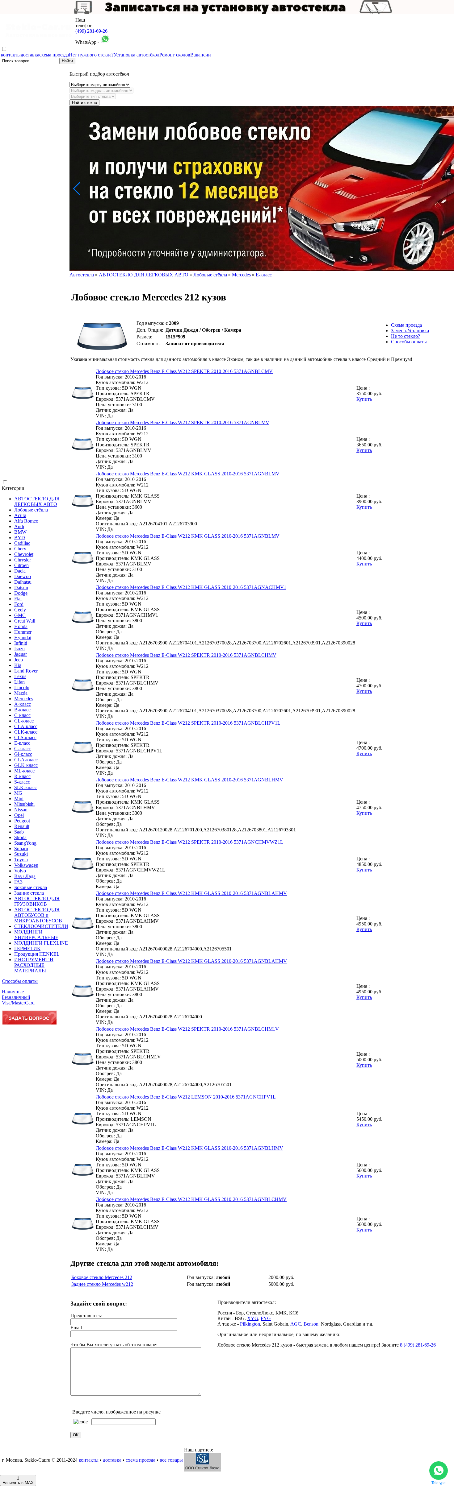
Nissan (20, 809)
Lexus (20, 676)
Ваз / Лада (25, 876)
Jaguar (20, 654)
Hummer (23, 632)
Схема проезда (406, 325)
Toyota (21, 859)
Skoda (20, 837)
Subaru (21, 848)
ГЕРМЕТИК (27, 948)
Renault (21, 826)
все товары (171, 1460)
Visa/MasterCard (18, 1002)
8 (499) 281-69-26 (418, 1344)
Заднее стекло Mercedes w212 (102, 1284)
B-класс (22, 709)
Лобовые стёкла (31, 509)
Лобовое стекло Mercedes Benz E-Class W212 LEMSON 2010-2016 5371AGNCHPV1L (186, 1096)
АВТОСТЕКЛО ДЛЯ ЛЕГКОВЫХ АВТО (37, 501)
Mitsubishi (24, 804)
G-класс (22, 748)
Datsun (21, 587)
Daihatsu (23, 582)
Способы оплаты (20, 981)
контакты (11, 54)
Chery (20, 548)
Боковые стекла (30, 887)
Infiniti (20, 643)
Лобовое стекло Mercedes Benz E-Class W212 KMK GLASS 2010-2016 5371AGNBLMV (188, 473)
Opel (19, 815)
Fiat (18, 598)
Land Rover (26, 670)
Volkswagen (26, 865)
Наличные (13, 991)
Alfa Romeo (26, 521)
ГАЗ (18, 881)
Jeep (18, 659)
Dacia (20, 570)
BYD (19, 537)
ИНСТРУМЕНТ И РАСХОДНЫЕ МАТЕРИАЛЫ (33, 965)
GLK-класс (26, 765)
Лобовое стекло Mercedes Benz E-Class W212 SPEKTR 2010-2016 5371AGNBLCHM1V (187, 1029)
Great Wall (24, 620)
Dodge (20, 593)
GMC (20, 615)
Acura (20, 515)
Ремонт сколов (174, 54)
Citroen (21, 565)
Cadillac (22, 543)
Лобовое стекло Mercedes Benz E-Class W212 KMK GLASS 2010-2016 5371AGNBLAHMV (191, 893)
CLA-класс (25, 726)
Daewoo (22, 576)
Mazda (20, 693)
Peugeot (22, 820)
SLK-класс (25, 787)
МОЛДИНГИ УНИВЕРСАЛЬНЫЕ (36, 934)
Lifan (19, 682)
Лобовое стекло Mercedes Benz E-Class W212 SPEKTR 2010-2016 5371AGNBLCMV (184, 371)
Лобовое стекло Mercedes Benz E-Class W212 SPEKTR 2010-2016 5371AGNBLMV (182, 422)
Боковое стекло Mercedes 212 (101, 1277)
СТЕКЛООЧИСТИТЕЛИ (41, 926)
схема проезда (54, 54)
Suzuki (21, 854)
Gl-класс (23, 754)
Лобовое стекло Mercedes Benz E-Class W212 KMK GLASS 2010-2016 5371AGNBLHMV (189, 779)
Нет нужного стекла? (91, 54)
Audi (19, 526)
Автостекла (81, 274)
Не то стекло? (405, 336)
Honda (20, 626)
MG (18, 793)
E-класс (22, 743)
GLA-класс (26, 759)
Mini (18, 798)
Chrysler (22, 559)
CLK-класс (25, 732)
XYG (252, 1318)
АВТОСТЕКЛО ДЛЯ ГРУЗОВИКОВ (37, 901)
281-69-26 (91, 31)
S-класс (22, 781)
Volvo (20, 870)
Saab (19, 831)
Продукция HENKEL (37, 954)
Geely (20, 609)
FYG (266, 1318)
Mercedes (23, 698)
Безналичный (16, 997)
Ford (18, 604)
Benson (311, 1324)
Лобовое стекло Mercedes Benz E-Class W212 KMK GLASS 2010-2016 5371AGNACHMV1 (191, 587)
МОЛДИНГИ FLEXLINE (41, 943)
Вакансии (200, 54)
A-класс (22, 704)
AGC (295, 1324)
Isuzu (19, 648)
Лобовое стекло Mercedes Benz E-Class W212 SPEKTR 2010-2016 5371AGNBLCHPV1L (188, 723)
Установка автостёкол (136, 54)
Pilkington (250, 1324)
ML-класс (24, 770)
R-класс (22, 776)
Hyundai (22, 637)
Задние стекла (29, 893)
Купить (364, 399)
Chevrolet (23, 554)
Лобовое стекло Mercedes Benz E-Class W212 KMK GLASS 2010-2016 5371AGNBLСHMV (191, 1199)
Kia (17, 665)
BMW (20, 532)
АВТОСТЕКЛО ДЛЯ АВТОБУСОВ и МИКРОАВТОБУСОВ (38, 915)
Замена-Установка (410, 330)
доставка (30, 54)
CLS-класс (25, 737)
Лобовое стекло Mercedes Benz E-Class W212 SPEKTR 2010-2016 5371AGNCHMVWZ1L (189, 842)
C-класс (22, 715)
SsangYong (25, 843)
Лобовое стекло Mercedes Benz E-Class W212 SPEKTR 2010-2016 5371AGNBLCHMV (186, 655)
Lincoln (21, 687)
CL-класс (24, 720)
